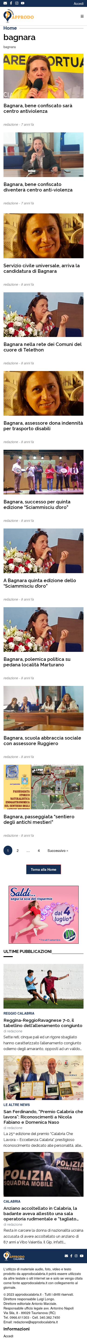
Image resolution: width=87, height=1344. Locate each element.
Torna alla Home (43, 869)
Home (10, 28)
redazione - (12, 124)
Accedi (79, 3)
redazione (14, 1031)
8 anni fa (27, 284)
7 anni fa (27, 124)
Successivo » (58, 850)
